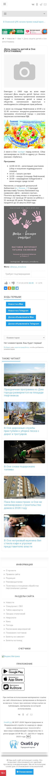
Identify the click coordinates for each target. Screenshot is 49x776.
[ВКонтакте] (5, 288)
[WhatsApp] (13, 288)
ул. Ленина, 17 (21, 188)
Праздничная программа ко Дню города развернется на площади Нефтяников (24, 392)
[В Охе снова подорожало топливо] (24, 451)
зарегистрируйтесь (21, 347)
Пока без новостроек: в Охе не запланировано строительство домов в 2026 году (23, 505)
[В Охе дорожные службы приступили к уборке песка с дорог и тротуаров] (24, 413)
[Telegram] (17, 288)
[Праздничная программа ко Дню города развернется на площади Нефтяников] (24, 374)
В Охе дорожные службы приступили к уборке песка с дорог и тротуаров (21, 431)
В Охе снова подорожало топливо (19, 468)
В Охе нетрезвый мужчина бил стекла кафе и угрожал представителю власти (22, 543)
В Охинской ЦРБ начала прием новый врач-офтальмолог (25, 22)
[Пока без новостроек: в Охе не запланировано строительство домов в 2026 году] (24, 487)
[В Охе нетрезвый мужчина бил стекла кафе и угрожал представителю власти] (24, 525)
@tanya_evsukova (18, 267)
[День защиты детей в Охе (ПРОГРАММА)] (24, 71)
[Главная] (3, 38)
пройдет (21, 152)
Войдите (7, 347)
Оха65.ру (8, 722)
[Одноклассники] (9, 288)
